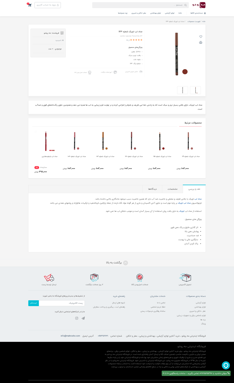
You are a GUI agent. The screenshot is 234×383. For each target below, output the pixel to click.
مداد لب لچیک (184, 203)
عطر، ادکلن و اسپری (138, 13)
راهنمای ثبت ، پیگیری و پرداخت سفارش (109, 307)
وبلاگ (203, 324)
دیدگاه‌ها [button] (152, 189)
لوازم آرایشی (169, 13)
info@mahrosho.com (70, 336)
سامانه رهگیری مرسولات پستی (152, 311)
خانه (180, 13)
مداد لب (198, 199)
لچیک (181, 211)
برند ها (203, 319)
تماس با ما (161, 302)
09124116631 (103, 336)
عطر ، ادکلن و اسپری (197, 311)
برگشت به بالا (114, 263)
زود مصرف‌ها (122, 13)
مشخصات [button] (172, 189)
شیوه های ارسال (118, 302)
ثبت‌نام (33, 303)
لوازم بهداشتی (155, 13)
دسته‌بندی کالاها (197, 13)
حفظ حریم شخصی (158, 307)
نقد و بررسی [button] (194, 189)
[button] (31, 5)
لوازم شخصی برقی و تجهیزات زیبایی (191, 315)
